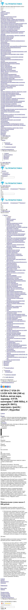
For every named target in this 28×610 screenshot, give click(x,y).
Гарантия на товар (5, 595)
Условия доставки (5, 593)
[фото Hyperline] (3, 422)
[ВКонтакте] (1, 387)
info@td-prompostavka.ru (8, 149)
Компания (3, 583)
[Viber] (8, 387)
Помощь (3, 589)
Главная (3, 579)
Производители (5, 581)
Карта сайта (4, 588)
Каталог (9, 217)
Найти (2, 608)
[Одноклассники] (3, 387)
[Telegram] (10, 387)
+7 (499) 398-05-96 (5, 135)
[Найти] (2, 10)
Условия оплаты (5, 592)
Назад (9, 216)
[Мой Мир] (6, 387)
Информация (4, 585)
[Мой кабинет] (1, 190)
